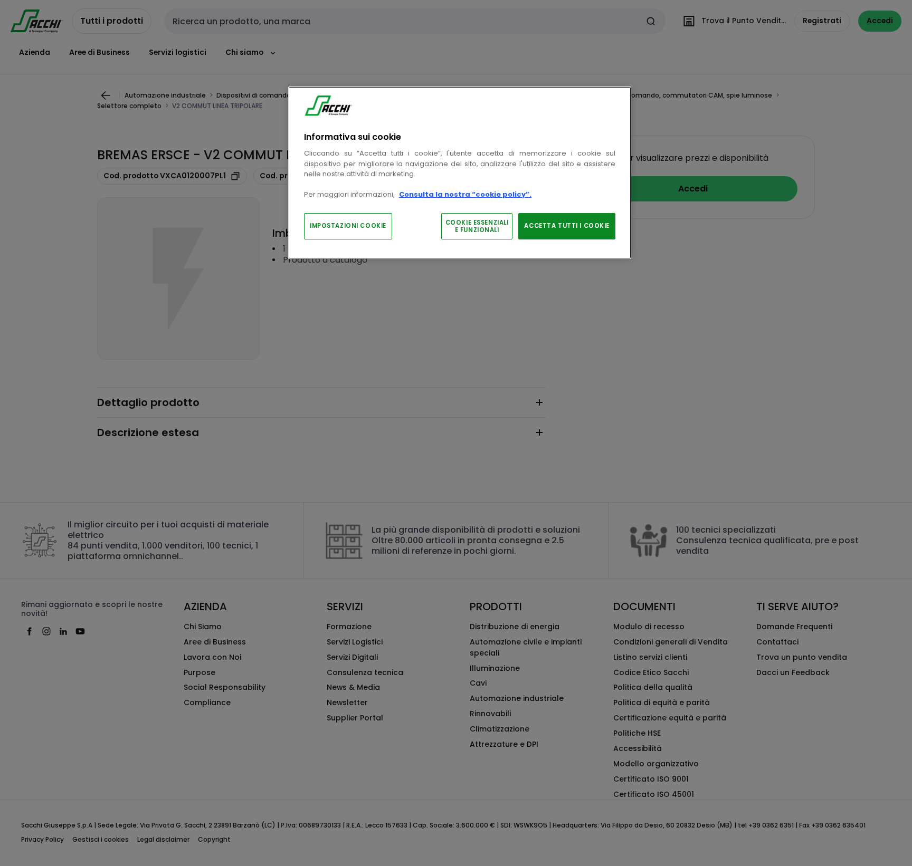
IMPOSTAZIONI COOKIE (348, 226)
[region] (459, 172)
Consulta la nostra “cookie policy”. (465, 194)
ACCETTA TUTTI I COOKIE (567, 226)
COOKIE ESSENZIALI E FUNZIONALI (477, 226)
